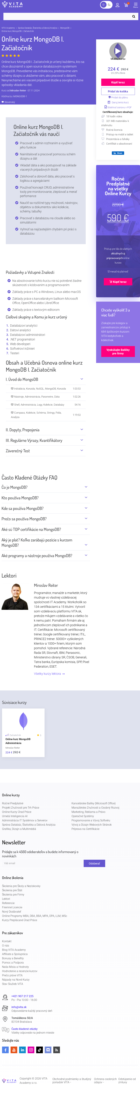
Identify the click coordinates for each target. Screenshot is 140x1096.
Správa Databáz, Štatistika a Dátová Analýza (37, 28)
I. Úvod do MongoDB (22, 379)
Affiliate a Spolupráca (15, 954)
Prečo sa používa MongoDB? (24, 518)
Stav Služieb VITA (12, 984)
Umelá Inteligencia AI (14, 816)
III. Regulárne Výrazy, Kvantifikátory (34, 440)
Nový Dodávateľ (11, 911)
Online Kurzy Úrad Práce (16, 812)
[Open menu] (136, 6)
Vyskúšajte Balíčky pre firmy (118, 351)
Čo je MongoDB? (14, 487)
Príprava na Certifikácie (85, 829)
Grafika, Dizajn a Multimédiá (19, 829)
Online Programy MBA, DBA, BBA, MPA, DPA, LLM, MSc (34, 916)
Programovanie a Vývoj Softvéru (91, 820)
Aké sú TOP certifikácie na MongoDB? (31, 529)
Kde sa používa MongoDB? (23, 508)
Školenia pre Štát (12, 890)
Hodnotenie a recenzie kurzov (19, 971)
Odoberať (94, 863)
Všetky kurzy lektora (48, 673)
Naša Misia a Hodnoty (15, 966)
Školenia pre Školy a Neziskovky (21, 886)
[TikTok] (39, 1050)
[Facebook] (5, 1050)
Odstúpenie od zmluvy (127, 1080)
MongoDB (64, 28)
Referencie (8, 903)
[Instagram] (31, 1050)
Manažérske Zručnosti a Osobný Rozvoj (95, 807)
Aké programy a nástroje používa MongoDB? (37, 555)
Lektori (6, 898)
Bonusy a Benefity (13, 958)
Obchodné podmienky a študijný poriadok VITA (71, 1080)
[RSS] (56, 1050)
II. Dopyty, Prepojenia (22, 429)
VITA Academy (8, 28)
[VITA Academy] (9, 1080)
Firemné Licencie (12, 907)
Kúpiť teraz (118, 82)
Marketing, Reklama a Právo (88, 812)
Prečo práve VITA (12, 975)
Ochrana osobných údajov (105, 1080)
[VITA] (12, 4)
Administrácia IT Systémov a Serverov (24, 820)
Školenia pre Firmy (13, 894)
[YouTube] (14, 1050)
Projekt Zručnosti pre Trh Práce (20, 807)
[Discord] (48, 1050)
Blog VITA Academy (14, 949)
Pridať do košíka (118, 91)
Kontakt (6, 941)
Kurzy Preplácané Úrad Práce (19, 920)
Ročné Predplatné (12, 803)
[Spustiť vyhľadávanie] (134, 16)
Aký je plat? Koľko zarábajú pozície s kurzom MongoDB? (37, 542)
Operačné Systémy (83, 816)
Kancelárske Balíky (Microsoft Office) (94, 803)
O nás (5, 945)
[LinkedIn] (22, 1050)
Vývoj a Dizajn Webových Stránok (92, 824)
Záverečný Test (18, 450)
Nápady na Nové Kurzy (16, 979)
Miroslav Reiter (18, 90)
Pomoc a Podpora (13, 962)
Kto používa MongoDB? (20, 497)
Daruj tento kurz (120, 102)
